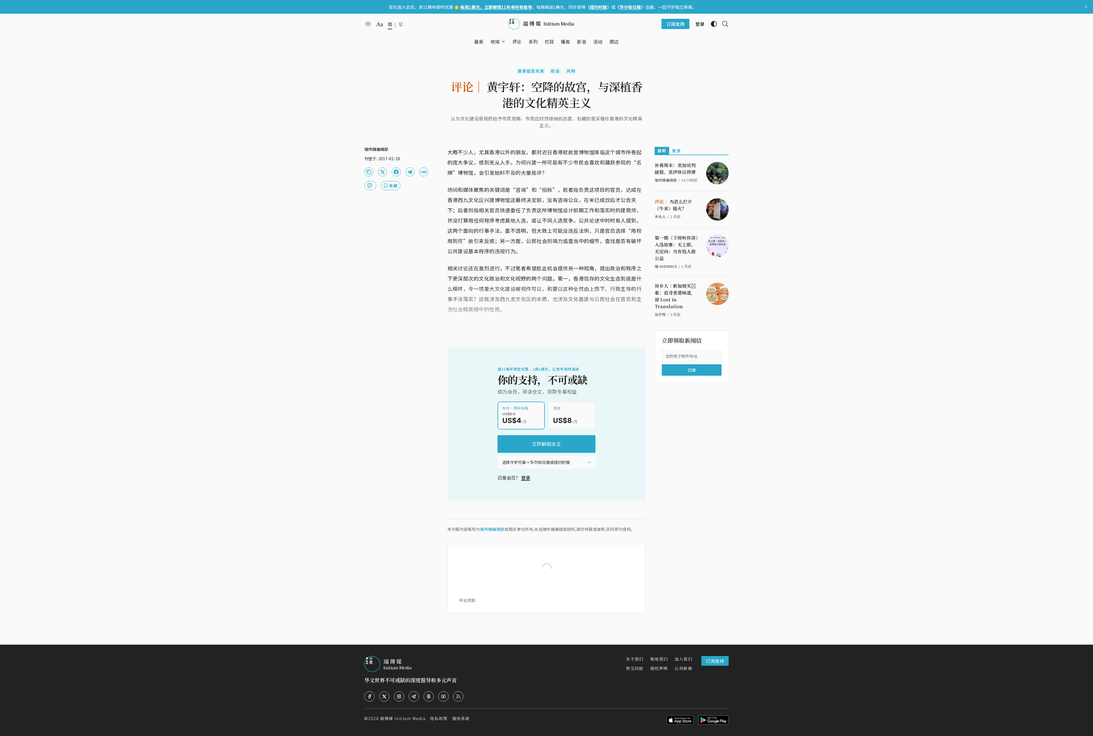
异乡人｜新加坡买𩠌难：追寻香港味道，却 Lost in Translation (675, 296)
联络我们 (659, 659)
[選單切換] (503, 41)
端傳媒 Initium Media (403, 718)
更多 (676, 150)
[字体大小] (379, 24)
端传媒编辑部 (492, 529)
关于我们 (635, 659)
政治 (555, 71)
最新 (662, 150)
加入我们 (683, 659)
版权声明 (659, 668)
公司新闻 (683, 668)
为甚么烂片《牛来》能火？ (673, 205)
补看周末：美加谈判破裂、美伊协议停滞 (675, 168)
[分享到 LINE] (423, 171)
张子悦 (660, 314)
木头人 (660, 216)
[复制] (368, 171)
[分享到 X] (382, 171)
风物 (570, 71)
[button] (495, 41)
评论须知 (467, 600)
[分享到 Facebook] (396, 171)
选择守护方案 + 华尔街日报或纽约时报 (536, 462)
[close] (1086, 6)
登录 (525, 477)
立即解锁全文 (546, 444)
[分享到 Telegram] (409, 171)
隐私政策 (439, 718)
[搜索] (723, 23)
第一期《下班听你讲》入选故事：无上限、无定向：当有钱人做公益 (676, 248)
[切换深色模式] (711, 23)
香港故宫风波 (531, 71)
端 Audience (666, 266)
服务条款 (461, 718)
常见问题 (635, 668)
